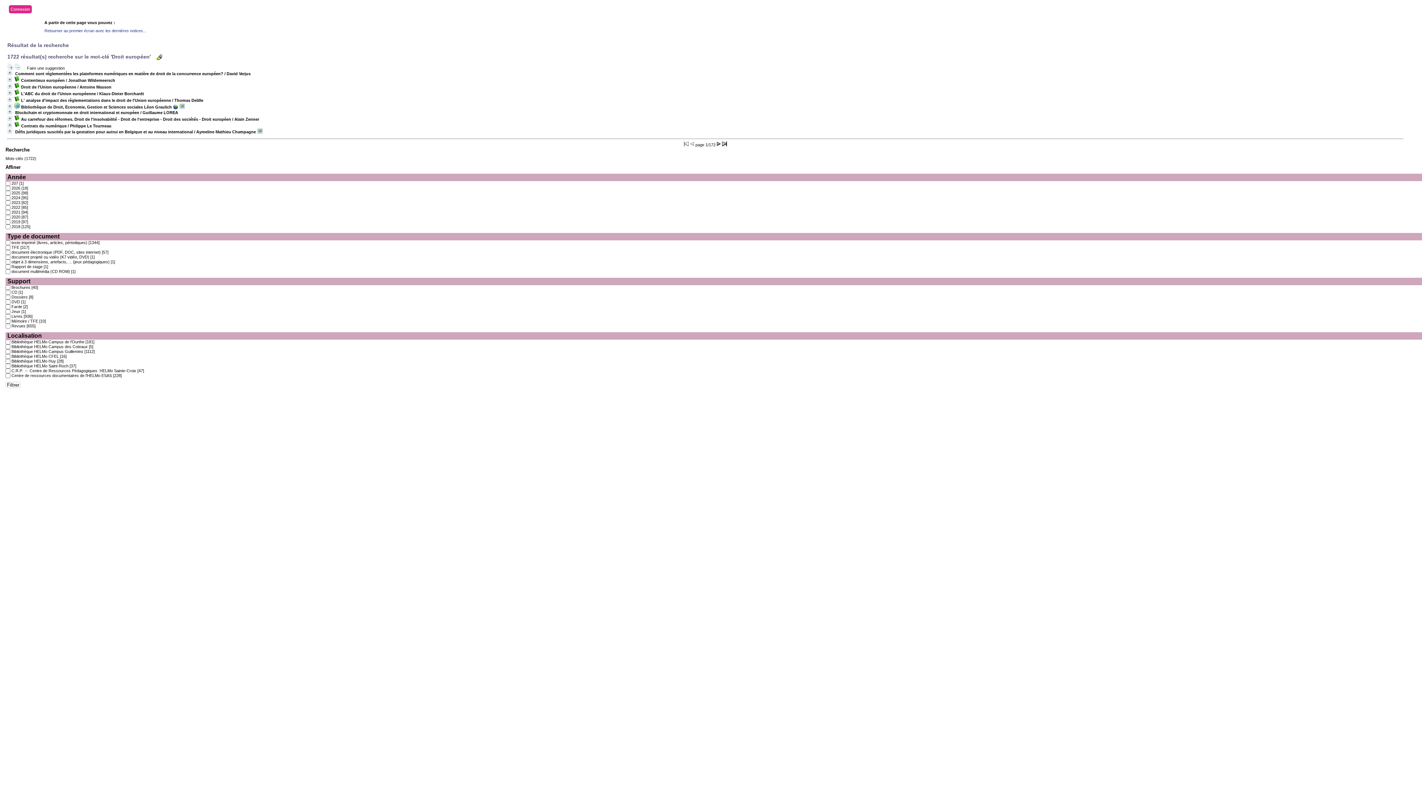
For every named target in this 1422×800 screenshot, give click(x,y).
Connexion (20, 9)
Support (18, 281)
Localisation (24, 336)
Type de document (33, 236)
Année (16, 177)
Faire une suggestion (46, 68)
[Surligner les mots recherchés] (159, 57)
